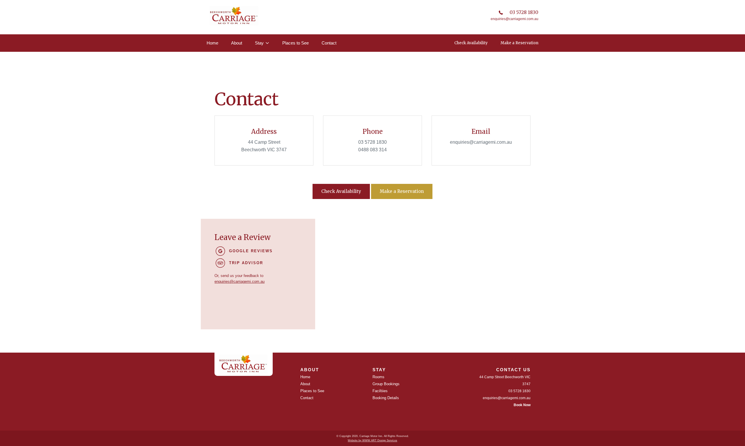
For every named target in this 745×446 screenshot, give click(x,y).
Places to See (295, 42)
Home (212, 42)
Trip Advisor (246, 263)
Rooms (378, 377)
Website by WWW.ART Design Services (372, 440)
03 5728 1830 (524, 12)
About (236, 42)
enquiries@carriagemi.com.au (514, 19)
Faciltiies (380, 391)
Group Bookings (386, 384)
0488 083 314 (372, 149)
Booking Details (385, 398)
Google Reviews (251, 251)
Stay (259, 42)
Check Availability (471, 42)
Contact (329, 42)
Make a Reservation (519, 42)
